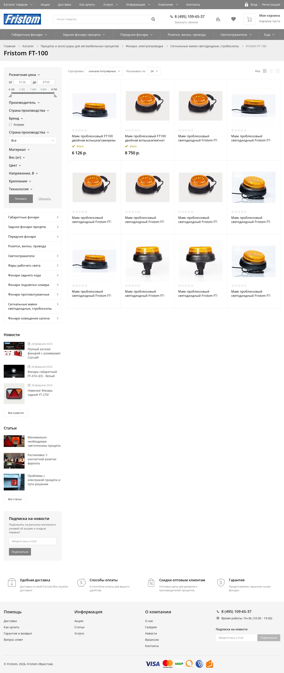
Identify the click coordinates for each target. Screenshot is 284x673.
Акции (45, 4)
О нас (149, 621)
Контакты (193, 4)
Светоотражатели (234, 34)
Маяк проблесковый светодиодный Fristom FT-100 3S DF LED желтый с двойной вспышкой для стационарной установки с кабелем (251, 138)
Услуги (108, 4)
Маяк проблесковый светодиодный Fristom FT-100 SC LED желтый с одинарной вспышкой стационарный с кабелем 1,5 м (253, 293)
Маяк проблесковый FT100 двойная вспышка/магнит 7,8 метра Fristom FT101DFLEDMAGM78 (145, 138)
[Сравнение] (115, 84)
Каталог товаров (16, 4)
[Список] (271, 71)
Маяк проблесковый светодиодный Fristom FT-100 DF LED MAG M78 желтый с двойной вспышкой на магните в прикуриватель (145, 219)
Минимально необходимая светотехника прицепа (44, 441)
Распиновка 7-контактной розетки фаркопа (42, 459)
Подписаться (20, 552)
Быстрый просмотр (94, 105)
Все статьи (15, 499)
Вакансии (152, 640)
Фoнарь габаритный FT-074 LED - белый (42, 374)
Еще (267, 34)
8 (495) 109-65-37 (190, 16)
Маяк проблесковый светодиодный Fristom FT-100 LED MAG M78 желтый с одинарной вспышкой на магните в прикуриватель (199, 138)
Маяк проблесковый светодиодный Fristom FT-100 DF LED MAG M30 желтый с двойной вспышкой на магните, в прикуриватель (92, 219)
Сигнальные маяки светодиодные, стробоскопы (204, 46)
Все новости (16, 413)
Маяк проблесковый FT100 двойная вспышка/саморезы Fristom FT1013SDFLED (94, 138)
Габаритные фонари (27, 34)
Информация (136, 4)
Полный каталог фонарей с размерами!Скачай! (44, 353)
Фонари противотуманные (28, 294)
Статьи (79, 627)
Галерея (151, 627)
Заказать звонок (186, 22)
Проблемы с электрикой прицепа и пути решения (44, 480)
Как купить (87, 4)
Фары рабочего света (24, 265)
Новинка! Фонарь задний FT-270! (40, 392)
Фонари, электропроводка (144, 46)
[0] (218, 20)
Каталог (28, 46)
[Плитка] (264, 71)
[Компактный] (277, 71)
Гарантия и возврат (18, 633)
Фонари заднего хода (24, 275)
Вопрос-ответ (13, 640)
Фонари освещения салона (28, 318)
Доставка (64, 4)
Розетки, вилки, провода (187, 34)
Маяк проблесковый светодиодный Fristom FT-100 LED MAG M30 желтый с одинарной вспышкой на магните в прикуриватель (199, 219)
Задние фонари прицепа (81, 34)
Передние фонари (134, 34)
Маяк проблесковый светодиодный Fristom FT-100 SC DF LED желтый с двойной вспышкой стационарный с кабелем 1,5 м (253, 219)
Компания (166, 4)
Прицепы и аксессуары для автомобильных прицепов (80, 46)
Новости (151, 633)
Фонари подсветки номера (28, 285)
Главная (9, 46)
